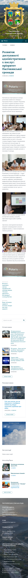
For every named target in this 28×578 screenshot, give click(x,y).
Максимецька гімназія (18, 473)
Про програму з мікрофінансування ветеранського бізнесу (17, 368)
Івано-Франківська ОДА (10, 556)
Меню (6, 41)
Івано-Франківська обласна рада (13, 559)
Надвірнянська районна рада (12, 563)
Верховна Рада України (10, 549)
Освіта (14, 468)
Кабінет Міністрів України (11, 554)
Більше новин (7, 376)
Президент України (9, 552)
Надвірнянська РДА (9, 561)
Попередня (5, 281)
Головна (4, 45)
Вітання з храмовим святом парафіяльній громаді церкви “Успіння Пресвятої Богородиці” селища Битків (7, 290)
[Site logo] (14, 28)
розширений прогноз (14, 441)
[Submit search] (24, 320)
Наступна (4, 300)
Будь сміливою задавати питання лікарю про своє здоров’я (7, 306)
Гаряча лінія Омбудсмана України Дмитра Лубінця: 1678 (17, 359)
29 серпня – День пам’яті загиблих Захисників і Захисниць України (18, 350)
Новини (12, 45)
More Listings (7, 492)
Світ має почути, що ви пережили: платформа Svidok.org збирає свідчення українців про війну (13, 405)
